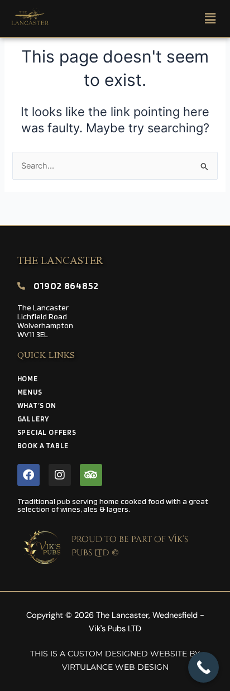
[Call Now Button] (203, 667)
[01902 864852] (21, 286)
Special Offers (46, 432)
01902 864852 (66, 285)
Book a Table (43, 446)
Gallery (33, 419)
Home (27, 379)
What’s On (36, 405)
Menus (29, 392)
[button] (203, 18)
